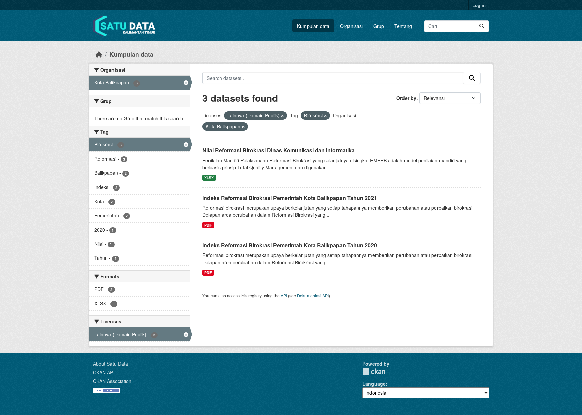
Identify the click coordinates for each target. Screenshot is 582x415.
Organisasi (351, 26)
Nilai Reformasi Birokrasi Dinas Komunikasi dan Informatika (278, 150)
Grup (378, 26)
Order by (406, 98)
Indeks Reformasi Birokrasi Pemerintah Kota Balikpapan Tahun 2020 (289, 245)
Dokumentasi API (313, 295)
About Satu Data (110, 363)
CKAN (373, 371)
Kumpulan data (313, 26)
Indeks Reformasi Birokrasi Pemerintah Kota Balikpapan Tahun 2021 (289, 198)
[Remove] (282, 115)
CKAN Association (112, 381)
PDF (208, 225)
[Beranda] (99, 54)
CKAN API (104, 372)
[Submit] (481, 26)
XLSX (209, 177)
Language (374, 383)
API (284, 295)
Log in (479, 5)
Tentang (403, 26)
